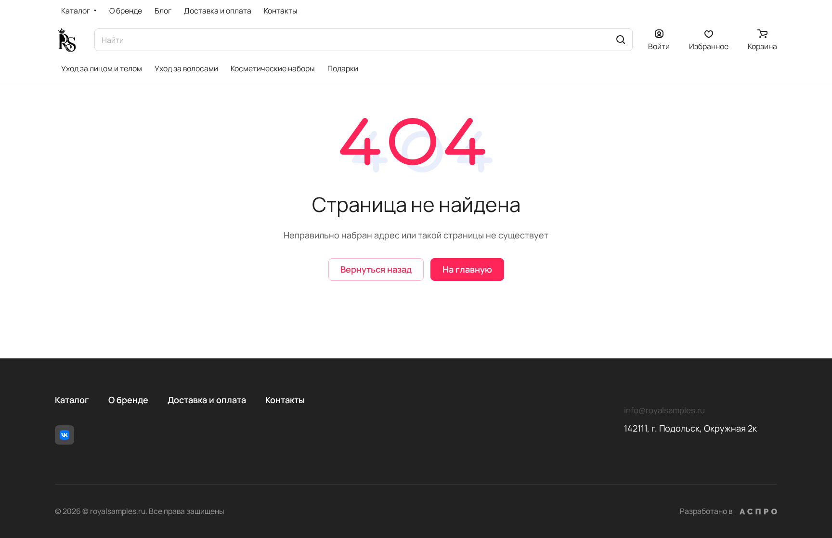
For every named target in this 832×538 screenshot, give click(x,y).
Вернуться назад (376, 269)
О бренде (128, 400)
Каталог (72, 400)
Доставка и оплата (207, 400)
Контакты (285, 400)
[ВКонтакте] (64, 435)
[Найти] (621, 39)
